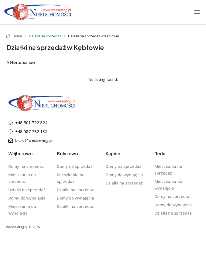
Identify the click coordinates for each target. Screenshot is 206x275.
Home (17, 36)
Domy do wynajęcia (27, 198)
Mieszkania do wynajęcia (22, 210)
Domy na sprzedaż (26, 166)
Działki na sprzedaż (45, 36)
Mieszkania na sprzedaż (22, 178)
